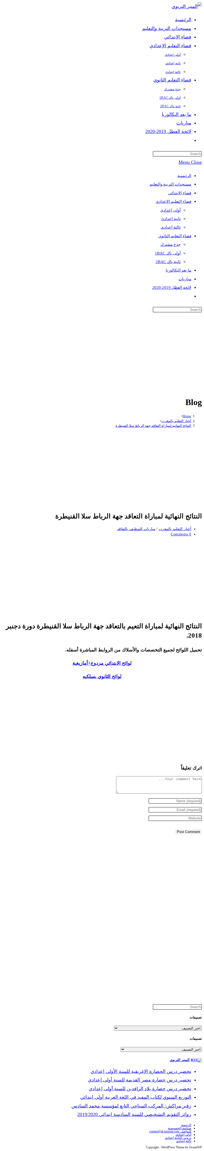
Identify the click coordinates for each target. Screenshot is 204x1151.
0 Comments (181, 534)
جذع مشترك (170, 244)
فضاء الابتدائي (179, 193)
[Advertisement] (102, 353)
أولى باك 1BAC (168, 253)
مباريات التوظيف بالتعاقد (136, 529)
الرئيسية (184, 176)
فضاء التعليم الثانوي (174, 236)
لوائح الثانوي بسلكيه (102, 676)
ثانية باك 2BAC (168, 262)
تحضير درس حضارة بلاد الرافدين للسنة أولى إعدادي (140, 1088)
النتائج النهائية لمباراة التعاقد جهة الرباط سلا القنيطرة (153, 426)
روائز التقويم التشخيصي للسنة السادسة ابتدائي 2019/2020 (134, 1114)
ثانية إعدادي (171, 219)
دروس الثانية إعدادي (178, 1138)
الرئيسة (186, 1125)
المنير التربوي (180, 1060)
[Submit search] (149, 310)
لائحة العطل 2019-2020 (171, 287)
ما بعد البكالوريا (178, 270)
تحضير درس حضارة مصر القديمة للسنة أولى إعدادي (139, 1080)
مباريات (184, 279)
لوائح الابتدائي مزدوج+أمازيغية (102, 663)
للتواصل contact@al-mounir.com (170, 1131)
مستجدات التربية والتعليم (170, 184)
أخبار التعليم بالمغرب (175, 529)
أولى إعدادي (170, 210)
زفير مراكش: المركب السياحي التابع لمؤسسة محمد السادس (131, 1106)
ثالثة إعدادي (171, 227)
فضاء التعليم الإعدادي (173, 201)
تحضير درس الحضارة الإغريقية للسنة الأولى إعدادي (141, 1071)
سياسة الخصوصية (179, 1128)
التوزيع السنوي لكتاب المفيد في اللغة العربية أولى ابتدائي (135, 1097)
